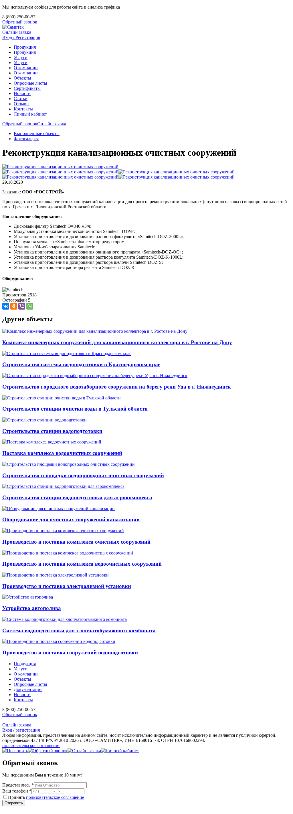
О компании (26, 67)
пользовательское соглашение (31, 745)
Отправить (14, 803)
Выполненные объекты (37, 133)
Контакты (23, 108)
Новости (22, 93)
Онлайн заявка (16, 32)
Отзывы (21, 103)
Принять (46, 797)
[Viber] (21, 306)
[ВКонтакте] (5, 306)
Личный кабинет (30, 114)
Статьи (20, 98)
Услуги (20, 57)
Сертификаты (27, 88)
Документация (28, 689)
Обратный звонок (19, 21)
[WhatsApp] (29, 306)
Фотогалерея (26, 138)
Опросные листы (30, 83)
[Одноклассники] (13, 306)
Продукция (25, 47)
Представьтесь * (18, 785)
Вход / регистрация (21, 730)
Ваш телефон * (16, 791)
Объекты (22, 78)
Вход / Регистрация (21, 37)
